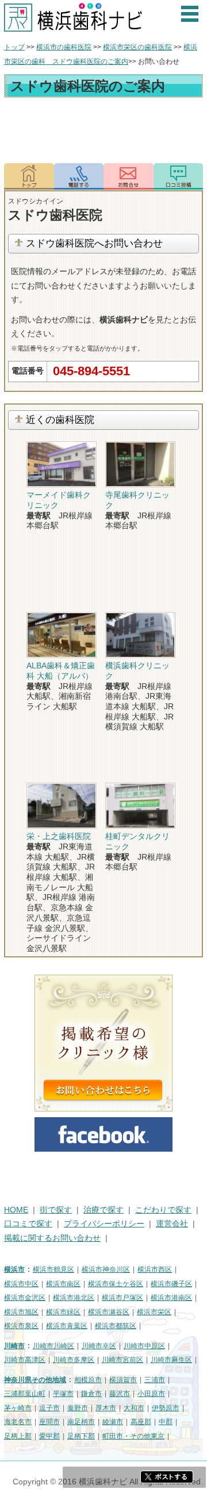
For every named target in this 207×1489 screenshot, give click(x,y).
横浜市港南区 (171, 1298)
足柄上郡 (18, 1436)
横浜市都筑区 (115, 1326)
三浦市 (154, 1380)
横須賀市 (123, 1380)
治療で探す (103, 1210)
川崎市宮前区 (122, 1360)
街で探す (56, 1210)
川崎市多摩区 (73, 1360)
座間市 (49, 1422)
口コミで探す (28, 1223)
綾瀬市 (112, 1422)
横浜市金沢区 (24, 1298)
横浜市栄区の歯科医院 (137, 47)
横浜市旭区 (21, 1312)
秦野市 (77, 1408)
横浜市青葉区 (66, 1326)
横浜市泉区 (21, 1326)
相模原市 (88, 1380)
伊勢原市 (165, 1408)
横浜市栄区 (154, 1312)
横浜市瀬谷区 (108, 1312)
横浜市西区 (154, 1269)
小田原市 (151, 1394)
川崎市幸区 (99, 1346)
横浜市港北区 (73, 1298)
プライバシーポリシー (104, 1223)
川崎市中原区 (144, 1346)
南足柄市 (81, 1422)
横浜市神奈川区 (106, 1269)
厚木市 (105, 1408)
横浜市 (14, 1269)
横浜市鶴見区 (53, 1269)
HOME (16, 1210)
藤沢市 (119, 1394)
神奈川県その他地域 (35, 1380)
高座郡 (141, 1422)
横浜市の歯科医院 (63, 47)
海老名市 (18, 1422)
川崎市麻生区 (171, 1360)
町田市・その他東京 (133, 1436)
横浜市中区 (21, 1284)
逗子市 (49, 1408)
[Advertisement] (103, 132)
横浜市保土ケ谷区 (115, 1284)
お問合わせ (128, 176)
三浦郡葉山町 (24, 1394)
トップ (14, 47)
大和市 (134, 1408)
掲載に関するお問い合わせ (52, 1238)
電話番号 (79, 176)
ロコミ (179, 176)
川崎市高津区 (24, 1360)
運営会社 (172, 1223)
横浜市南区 (63, 1284)
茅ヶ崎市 (18, 1408)
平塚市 (63, 1394)
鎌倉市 (91, 1394)
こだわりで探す (163, 1210)
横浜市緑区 (63, 1312)
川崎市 (14, 1346)
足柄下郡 (81, 1436)
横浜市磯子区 (171, 1284)
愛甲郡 (49, 1436)
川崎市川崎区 (53, 1346)
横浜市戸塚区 (122, 1298)
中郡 (165, 1422)
